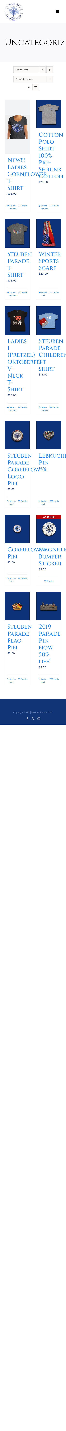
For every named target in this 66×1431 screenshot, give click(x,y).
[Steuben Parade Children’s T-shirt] (48, 320)
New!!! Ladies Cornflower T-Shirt (27, 174)
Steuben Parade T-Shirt (19, 264)
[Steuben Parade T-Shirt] (17, 233)
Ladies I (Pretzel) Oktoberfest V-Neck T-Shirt (26, 365)
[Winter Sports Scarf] (48, 233)
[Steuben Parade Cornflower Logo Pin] (17, 435)
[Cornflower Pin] (17, 529)
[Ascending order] (49, 69)
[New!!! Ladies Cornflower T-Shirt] (17, 127)
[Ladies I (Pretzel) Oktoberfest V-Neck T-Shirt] (17, 320)
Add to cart (44, 294)
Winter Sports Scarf (50, 261)
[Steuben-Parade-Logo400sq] (14, 3)
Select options (13, 207)
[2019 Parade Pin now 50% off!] (48, 606)
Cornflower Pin (27, 553)
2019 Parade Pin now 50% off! (50, 644)
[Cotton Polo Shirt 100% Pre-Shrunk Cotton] (48, 114)
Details (24, 205)
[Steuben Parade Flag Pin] (17, 606)
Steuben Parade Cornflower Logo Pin (27, 469)
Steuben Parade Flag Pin (19, 637)
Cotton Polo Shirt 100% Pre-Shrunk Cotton (51, 155)
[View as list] (36, 87)
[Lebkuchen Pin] (48, 435)
